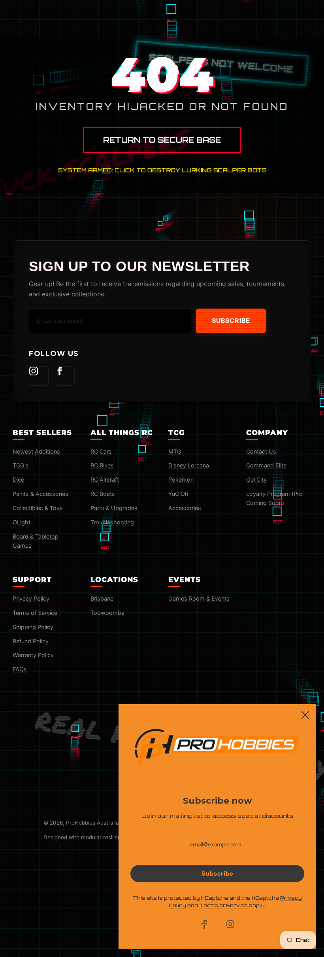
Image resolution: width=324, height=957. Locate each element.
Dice (18, 479)
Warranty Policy (33, 655)
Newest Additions (36, 451)
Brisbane (101, 598)
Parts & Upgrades (114, 508)
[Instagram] (39, 376)
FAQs (20, 669)
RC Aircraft (104, 479)
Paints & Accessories (40, 493)
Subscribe (231, 320)
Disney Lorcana (188, 465)
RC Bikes (102, 465)
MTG (174, 451)
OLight (21, 522)
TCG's (21, 465)
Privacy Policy (31, 598)
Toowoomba (107, 612)
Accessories (184, 508)
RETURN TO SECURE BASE (162, 140)
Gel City (256, 479)
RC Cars (101, 451)
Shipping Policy (33, 627)
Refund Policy (31, 641)
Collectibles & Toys (38, 508)
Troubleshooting (112, 522)
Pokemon (181, 479)
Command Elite (266, 465)
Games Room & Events (199, 598)
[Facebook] (65, 376)
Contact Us (261, 451)
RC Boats (102, 493)
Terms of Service (35, 612)
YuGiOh (178, 493)
